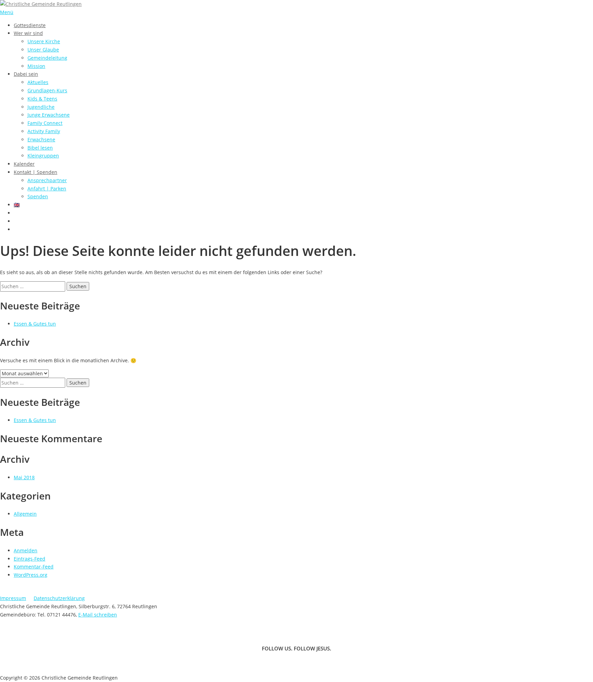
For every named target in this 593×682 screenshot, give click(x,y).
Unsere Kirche (43, 41)
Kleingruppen (43, 155)
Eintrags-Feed (29, 558)
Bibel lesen (40, 147)
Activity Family (43, 131)
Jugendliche (41, 107)
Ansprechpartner (47, 180)
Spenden (37, 196)
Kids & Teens (42, 98)
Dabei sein (26, 74)
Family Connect (44, 123)
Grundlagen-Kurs (47, 90)
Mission (36, 66)
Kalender (24, 164)
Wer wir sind (28, 33)
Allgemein (25, 513)
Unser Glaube (43, 49)
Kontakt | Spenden (35, 172)
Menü (6, 12)
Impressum (13, 598)
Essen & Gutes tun (35, 323)
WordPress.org (30, 575)
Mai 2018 (24, 477)
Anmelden (25, 550)
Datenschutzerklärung (59, 598)
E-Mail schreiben (97, 614)
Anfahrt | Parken (46, 188)
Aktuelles (37, 82)
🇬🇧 (17, 204)
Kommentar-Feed (34, 566)
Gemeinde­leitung (47, 58)
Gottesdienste (30, 25)
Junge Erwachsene (48, 114)
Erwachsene (41, 139)
